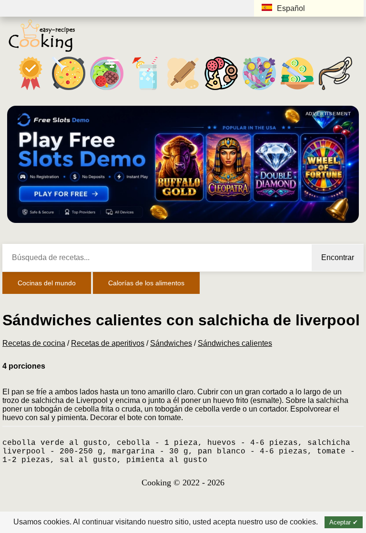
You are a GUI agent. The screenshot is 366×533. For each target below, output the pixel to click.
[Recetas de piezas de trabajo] (297, 90)
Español (291, 8)
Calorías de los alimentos (146, 283)
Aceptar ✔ (343, 522)
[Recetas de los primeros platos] (69, 90)
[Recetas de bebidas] (145, 90)
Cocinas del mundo (47, 283)
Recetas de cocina (33, 343)
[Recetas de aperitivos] (221, 90)
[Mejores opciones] (30, 90)
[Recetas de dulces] (259, 90)
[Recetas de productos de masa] (183, 90)
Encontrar (337, 257)
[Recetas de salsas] (335, 90)
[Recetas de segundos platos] (107, 90)
